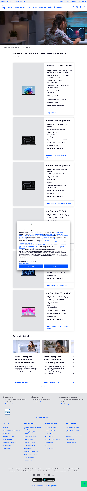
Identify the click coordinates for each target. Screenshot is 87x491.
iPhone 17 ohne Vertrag (30, 436)
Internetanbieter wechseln (10, 442)
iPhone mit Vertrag (29, 457)
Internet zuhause (20, 7)
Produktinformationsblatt (71, 469)
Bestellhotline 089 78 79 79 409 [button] (77, 1)
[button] (10, 7)
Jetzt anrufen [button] (38, 402)
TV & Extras (42, 7)
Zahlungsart (9, 404)
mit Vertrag (8, 439)
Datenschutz (11, 471)
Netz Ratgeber (49, 436)
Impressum (19, 469)
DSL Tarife (48, 445)
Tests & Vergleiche (50, 430)
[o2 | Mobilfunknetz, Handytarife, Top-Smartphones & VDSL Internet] (2, 47)
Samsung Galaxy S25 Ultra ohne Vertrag (32, 428)
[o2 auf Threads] (53, 475)
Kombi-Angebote (32, 7)
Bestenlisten (15, 47)
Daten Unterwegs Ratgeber (52, 439)
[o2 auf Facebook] (34, 475)
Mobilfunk (10, 7)
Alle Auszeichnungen (42, 417)
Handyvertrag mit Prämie (30, 455)
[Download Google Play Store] (49, 481)
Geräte (50, 7)
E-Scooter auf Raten (29, 445)
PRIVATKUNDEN (6, 1)
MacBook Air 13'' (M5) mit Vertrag (56, 285)
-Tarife (6, 448)
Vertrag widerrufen (60, 471)
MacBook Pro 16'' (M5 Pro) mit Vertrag (58, 203)
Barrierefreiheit (23, 471)
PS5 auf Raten (28, 449)
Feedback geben (66, 404)
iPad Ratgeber (70, 439)
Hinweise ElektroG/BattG (52, 469)
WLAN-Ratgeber (49, 433)
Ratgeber (7, 47)
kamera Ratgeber (72, 427)
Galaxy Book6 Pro (51, 113)
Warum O (5, 427)
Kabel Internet (49, 442)
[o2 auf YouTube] (38, 475)
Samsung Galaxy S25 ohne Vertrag (31, 432)
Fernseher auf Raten (29, 442)
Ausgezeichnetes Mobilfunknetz (11, 430)
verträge (7, 445)
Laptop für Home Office (52, 382)
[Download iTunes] (37, 481)
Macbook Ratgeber (71, 442)
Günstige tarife (8, 436)
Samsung (28, 461)
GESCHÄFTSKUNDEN (19, 1)
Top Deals (59, 7)
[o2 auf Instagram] (44, 475)
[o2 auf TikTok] (49, 475)
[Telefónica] (53, 485)
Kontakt (10, 469)
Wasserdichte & (72, 431)
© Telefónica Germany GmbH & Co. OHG (40, 485)
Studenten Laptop (21, 382)
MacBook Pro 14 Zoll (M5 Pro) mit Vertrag (56, 156)
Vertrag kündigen (73, 471)
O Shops (62, 1)
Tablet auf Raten (28, 439)
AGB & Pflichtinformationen (33, 469)
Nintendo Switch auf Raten (31, 451)
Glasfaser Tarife (49, 448)
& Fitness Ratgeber (74, 436)
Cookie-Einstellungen (44, 471)
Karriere (32, 471)
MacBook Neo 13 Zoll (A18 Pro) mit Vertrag (57, 327)
